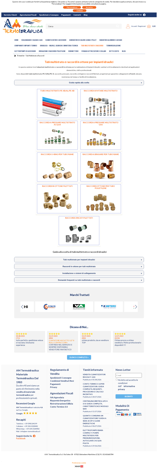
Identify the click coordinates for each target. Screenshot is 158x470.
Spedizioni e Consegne (60, 377)
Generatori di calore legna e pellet (83, 40)
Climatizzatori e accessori (55, 40)
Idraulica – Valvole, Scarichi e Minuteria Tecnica (59, 45)
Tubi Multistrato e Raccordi (92, 45)
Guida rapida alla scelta (105, 83)
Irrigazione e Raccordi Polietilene (52, 51)
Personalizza (72, 7)
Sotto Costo (114, 51)
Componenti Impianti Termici (25, 45)
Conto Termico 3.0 (59, 406)
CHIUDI (80, 11)
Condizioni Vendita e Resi (62, 381)
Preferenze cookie (79, 463)
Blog (86, 15)
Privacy (53, 387)
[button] (136, 306)
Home (16, 40)
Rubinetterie (73, 51)
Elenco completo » (79, 357)
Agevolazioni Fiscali (28, 15)
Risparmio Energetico (60, 400)
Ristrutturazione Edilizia (61, 403)
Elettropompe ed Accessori (25, 51)
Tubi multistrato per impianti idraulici (102, 260)
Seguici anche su (135, 15)
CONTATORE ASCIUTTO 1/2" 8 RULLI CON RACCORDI (61, 341)
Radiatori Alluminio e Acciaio (110, 40)
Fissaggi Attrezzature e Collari (93, 51)
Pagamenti (66, 15)
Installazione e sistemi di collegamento (102, 273)
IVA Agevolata (57, 397)
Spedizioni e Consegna (49, 15)
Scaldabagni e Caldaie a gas (31, 40)
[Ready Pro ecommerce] (79, 466)
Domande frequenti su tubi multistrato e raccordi (100, 280)
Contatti (77, 15)
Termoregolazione (113, 45)
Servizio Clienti (10, 15)
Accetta (89, 7)
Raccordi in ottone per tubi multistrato (102, 266)
